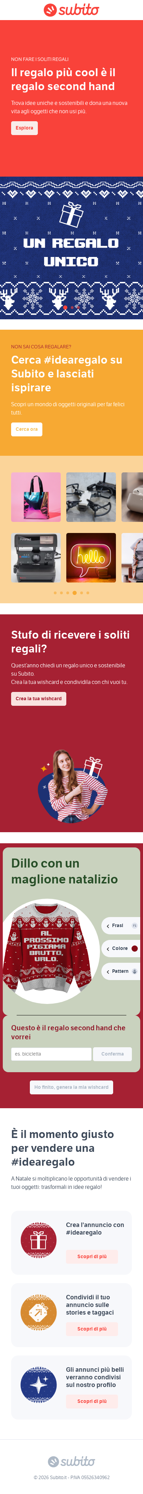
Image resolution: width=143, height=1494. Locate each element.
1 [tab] (65, 307)
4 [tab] (75, 593)
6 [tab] (87, 593)
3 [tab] (78, 307)
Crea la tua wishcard (39, 698)
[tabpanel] (71, 248)
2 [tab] (72, 307)
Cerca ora (27, 429)
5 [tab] (81, 593)
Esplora (24, 128)
